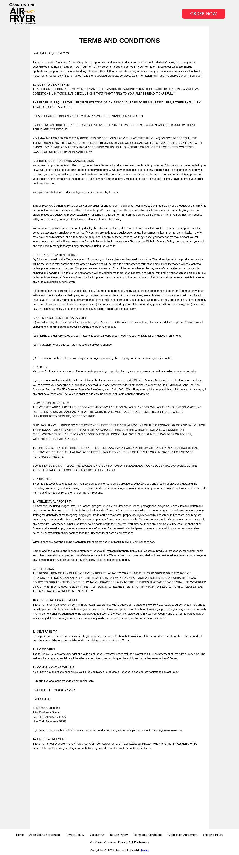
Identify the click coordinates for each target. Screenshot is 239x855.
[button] (203, 14)
